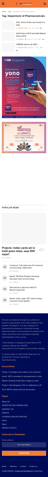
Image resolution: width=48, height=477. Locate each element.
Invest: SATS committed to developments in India (22, 376)
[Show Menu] (3, 4)
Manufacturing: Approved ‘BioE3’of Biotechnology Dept (23, 288)
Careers (23, 466)
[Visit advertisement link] (24, 179)
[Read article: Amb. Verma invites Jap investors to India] (8, 25)
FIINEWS (10, 471)
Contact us (33, 466)
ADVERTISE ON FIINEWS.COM (15, 405)
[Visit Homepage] (23, 3)
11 (44, 39)
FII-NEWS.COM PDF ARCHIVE (14, 417)
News (4, 424)
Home (4, 12)
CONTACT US (7, 409)
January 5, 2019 (31, 39)
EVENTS (5, 413)
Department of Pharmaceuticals (24, 12)
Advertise (13, 466)
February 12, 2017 (32, 47)
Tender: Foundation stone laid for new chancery (21, 372)
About (4, 466)
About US (6, 402)
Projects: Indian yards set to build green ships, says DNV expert (18, 251)
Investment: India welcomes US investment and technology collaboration (26, 266)
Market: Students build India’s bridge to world (20, 381)
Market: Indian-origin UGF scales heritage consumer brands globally (26, 299)
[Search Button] (45, 4)
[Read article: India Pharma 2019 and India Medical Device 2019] (8, 36)
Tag (9, 12)
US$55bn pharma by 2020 (26, 44)
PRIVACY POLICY (9, 428)
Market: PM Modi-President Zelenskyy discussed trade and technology (24, 277)
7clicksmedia (37, 471)
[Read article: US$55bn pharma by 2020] (8, 47)
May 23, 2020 (30, 28)
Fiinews (21, 28)
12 (42, 28)
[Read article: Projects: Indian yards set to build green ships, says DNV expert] (24, 228)
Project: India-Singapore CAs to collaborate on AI (21, 385)
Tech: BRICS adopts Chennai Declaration (18, 389)
